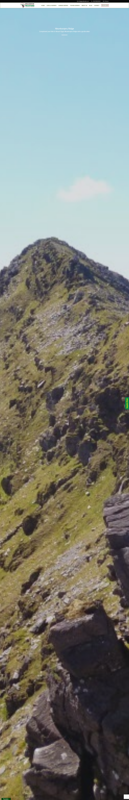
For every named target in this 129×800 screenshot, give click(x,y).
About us (84, 5)
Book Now (105, 5)
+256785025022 (96, 1)
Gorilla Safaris (51, 5)
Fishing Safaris (75, 5)
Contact (96, 5)
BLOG (90, 5)
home (43, 5)
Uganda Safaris (63, 5)
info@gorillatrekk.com (84, 1)
